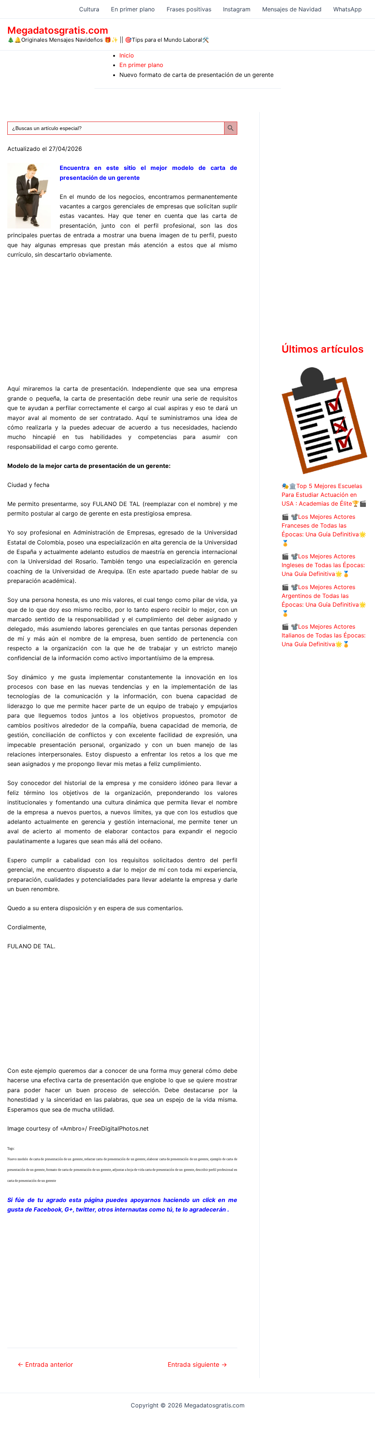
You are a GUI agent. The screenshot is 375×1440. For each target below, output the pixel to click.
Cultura (89, 9)
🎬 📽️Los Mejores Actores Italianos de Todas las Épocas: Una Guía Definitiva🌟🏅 (323, 635)
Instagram (236, 9)
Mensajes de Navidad (292, 9)
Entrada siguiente (197, 1364)
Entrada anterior (45, 1364)
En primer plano (133, 9)
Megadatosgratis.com (57, 30)
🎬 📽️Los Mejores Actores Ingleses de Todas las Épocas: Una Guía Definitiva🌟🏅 (323, 564)
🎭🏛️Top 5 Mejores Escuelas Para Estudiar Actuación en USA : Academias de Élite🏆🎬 (324, 494)
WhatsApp (347, 9)
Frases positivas (189, 9)
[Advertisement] (122, 320)
